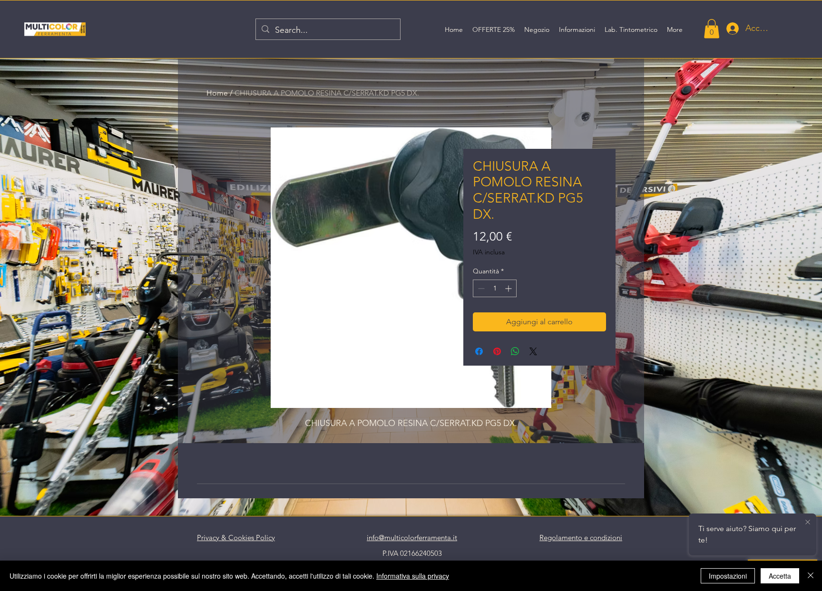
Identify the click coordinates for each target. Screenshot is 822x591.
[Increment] (509, 288)
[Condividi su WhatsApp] (515, 351)
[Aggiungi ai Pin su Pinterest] (497, 351)
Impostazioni (728, 576)
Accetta (780, 576)
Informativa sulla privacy (412, 576)
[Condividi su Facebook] (479, 351)
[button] (712, 29)
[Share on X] (533, 351)
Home (217, 92)
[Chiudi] (810, 575)
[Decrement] (480, 288)
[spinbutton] (494, 288)
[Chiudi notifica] (808, 521)
